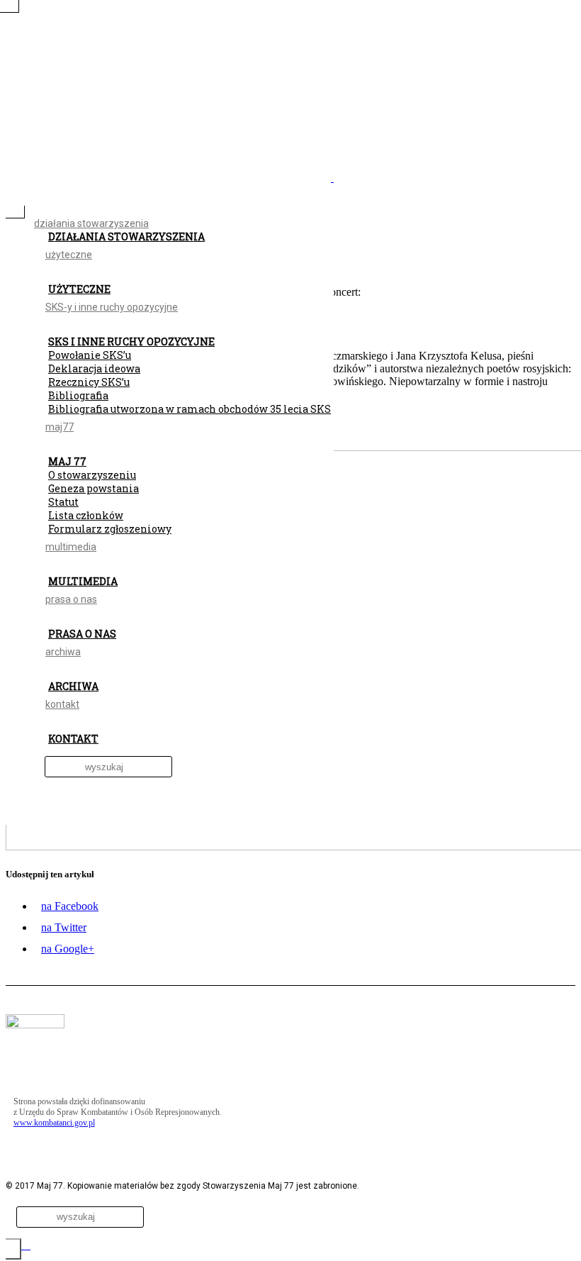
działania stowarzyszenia (91, 223)
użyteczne (68, 254)
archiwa (63, 651)
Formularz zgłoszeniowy (109, 528)
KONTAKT (73, 738)
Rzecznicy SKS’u (89, 382)
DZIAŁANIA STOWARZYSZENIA (126, 236)
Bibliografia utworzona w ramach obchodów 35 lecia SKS (189, 409)
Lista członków (85, 515)
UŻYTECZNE (79, 289)
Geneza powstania (93, 488)
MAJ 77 (67, 461)
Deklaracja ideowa (94, 368)
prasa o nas (71, 599)
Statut (63, 502)
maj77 (59, 427)
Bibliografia (78, 395)
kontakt (62, 704)
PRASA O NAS (82, 633)
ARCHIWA (73, 686)
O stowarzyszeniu (92, 475)
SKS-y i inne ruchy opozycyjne (111, 307)
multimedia (70, 546)
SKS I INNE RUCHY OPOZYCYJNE (131, 341)
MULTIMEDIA (83, 581)
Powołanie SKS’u (89, 355)
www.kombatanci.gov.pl (54, 1123)
